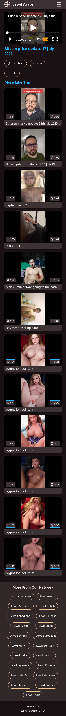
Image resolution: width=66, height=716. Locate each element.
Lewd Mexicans (45, 675)
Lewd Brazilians (20, 606)
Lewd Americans (21, 596)
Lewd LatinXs (19, 675)
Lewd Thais (33, 695)
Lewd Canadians (20, 616)
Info (13, 73)
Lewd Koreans (46, 665)
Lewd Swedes (46, 685)
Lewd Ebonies (18, 635)
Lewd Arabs (23, 4)
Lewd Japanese (20, 665)
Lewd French (19, 645)
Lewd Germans (45, 645)
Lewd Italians (44, 655)
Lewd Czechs (21, 626)
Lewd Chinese (47, 616)
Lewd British (47, 606)
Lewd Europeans (46, 635)
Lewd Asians (47, 596)
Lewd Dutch (45, 626)
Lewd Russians (20, 685)
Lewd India (20, 655)
